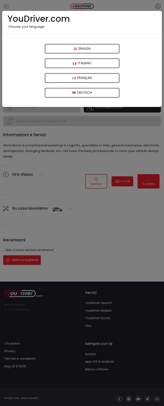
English (84, 48)
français (84, 78)
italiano (84, 63)
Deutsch (84, 92)
